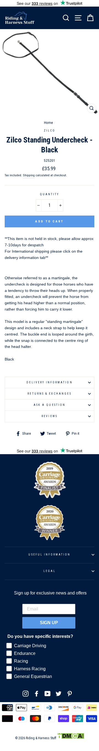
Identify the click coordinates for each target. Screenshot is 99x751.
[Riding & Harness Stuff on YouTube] (48, 694)
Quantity (49, 194)
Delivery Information (49, 382)
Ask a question (49, 404)
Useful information (49, 554)
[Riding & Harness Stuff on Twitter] (59, 694)
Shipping (29, 175)
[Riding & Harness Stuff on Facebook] (37, 694)
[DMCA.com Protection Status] (70, 738)
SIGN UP (49, 622)
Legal (49, 571)
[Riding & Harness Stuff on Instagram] (26, 694)
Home (48, 122)
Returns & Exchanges (49, 393)
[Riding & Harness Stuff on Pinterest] (70, 694)
